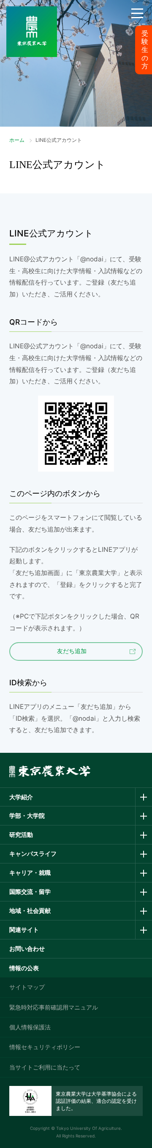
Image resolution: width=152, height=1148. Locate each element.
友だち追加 (72, 651)
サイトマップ (27, 987)
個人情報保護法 (30, 1027)
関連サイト (24, 929)
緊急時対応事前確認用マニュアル (53, 1007)
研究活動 (21, 834)
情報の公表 (24, 968)
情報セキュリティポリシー (44, 1046)
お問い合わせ (27, 948)
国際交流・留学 (30, 891)
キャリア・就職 (30, 872)
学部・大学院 (27, 815)
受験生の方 (144, 50)
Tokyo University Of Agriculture (88, 1128)
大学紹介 (21, 797)
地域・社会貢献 (30, 910)
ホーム (16, 140)
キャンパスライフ (33, 853)
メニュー (137, 24)
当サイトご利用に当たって (44, 1067)
